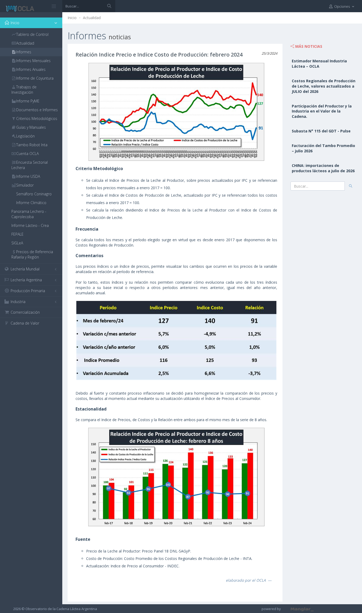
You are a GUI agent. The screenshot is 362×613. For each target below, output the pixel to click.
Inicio (72, 17)
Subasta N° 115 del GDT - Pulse (321, 130)
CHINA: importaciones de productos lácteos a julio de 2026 (323, 168)
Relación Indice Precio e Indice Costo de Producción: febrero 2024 (159, 54)
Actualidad (92, 17)
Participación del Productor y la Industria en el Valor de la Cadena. (322, 111)
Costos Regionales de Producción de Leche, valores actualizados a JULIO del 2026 (323, 86)
